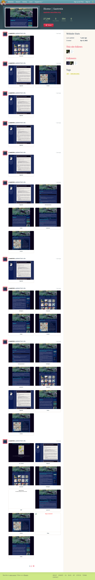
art (68, 73)
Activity (24, 2)
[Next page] (33, 566)
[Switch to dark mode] (93, 2)
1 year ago (58, 33)
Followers (71, 58)
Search (18, 2)
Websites (11, 2)
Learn (31, 2)
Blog (69, 575)
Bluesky (26, 575)
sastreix (12, 33)
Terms (84, 575)
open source (12, 575)
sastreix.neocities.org (52, 12)
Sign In (88, 2)
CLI (66, 575)
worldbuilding (75, 73)
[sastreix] (5, 34)
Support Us (38, 2)
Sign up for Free (78, 2)
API (74, 575)
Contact (55, 577)
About (55, 575)
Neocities (5, 575)
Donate (60, 575)
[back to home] (3, 3)
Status (78, 575)
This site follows (74, 47)
